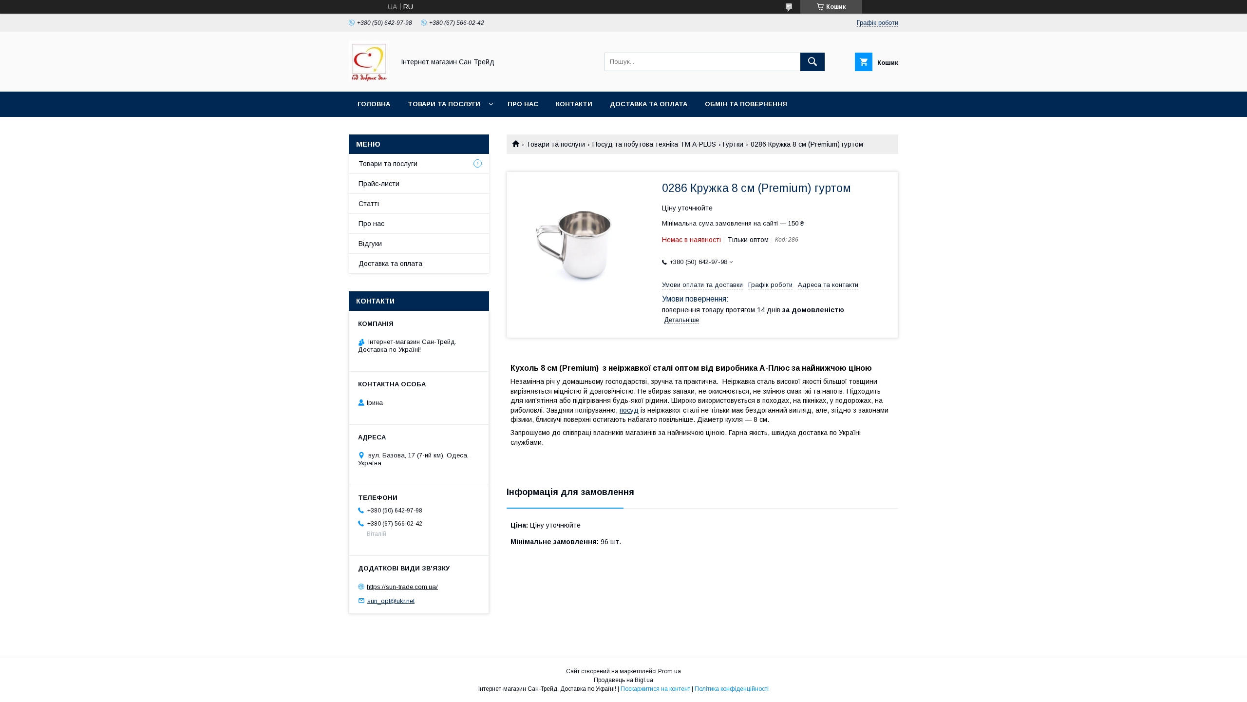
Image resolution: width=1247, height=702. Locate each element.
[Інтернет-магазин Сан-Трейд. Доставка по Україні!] (369, 79)
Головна (374, 104)
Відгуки (370, 243)
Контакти (574, 104)
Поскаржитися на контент (655, 688)
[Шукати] (812, 62)
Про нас (523, 104)
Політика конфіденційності (732, 688)
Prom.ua (669, 671)
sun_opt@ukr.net (391, 600)
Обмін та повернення (746, 104)
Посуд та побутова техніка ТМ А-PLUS (654, 144)
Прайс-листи (379, 184)
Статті (369, 204)
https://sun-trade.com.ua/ (402, 586)
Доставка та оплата (648, 104)
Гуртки (733, 144)
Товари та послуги (444, 104)
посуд (629, 410)
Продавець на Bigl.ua (623, 680)
